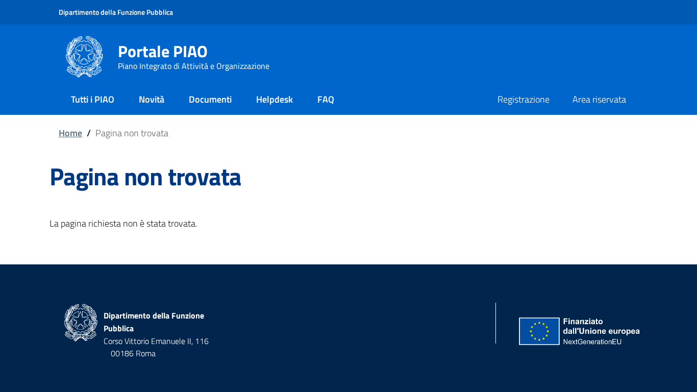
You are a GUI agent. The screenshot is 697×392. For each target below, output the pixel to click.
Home (70, 133)
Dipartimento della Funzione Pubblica (116, 12)
